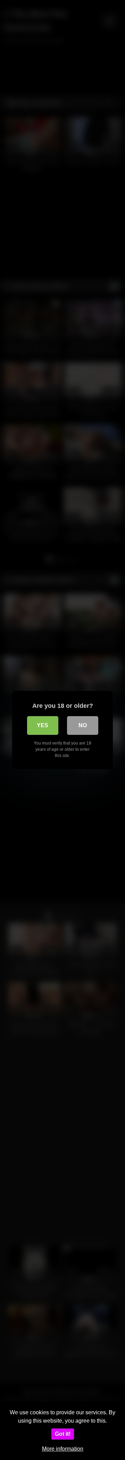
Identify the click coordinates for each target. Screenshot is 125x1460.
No (82, 725)
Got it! (62, 1434)
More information (62, 1449)
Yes (42, 725)
